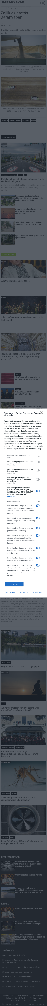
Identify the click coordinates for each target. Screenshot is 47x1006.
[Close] (42, 413)
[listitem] (23, 456)
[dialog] (23, 503)
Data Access (23, 593)
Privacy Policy (37, 593)
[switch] (38, 462)
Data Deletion (10, 593)
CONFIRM (14, 584)
